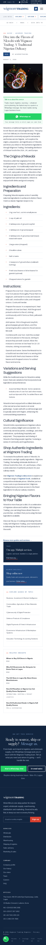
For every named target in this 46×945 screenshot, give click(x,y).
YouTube (40, 940)
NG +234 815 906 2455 (11, 908)
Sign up (35, 819)
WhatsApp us (36, 9)
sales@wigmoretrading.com (36, 2)
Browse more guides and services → (17, 540)
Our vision (7, 872)
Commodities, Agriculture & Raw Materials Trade (21, 605)
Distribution (7, 837)
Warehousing (8, 840)
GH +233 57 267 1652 (11, 911)
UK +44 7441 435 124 (11, 915)
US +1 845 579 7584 (10, 919)
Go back (10, 22)
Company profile (9, 865)
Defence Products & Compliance (18, 618)
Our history (7, 868)
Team (5, 876)
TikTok (33, 940)
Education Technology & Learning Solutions (22, 639)
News (22, 22)
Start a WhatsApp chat (14, 769)
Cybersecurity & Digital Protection (18, 612)
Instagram (25, 940)
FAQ (4, 883)
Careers (6, 880)
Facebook (14, 940)
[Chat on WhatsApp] (6, 939)
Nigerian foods (24, 479)
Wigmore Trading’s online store (19, 476)
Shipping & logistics (10, 844)
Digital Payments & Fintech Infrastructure (21, 624)
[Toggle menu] (41, 8)
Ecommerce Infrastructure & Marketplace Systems (21, 632)
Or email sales (36, 769)
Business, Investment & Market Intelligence (21, 598)
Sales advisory (8, 848)
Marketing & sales (9, 852)
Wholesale (7, 833)
